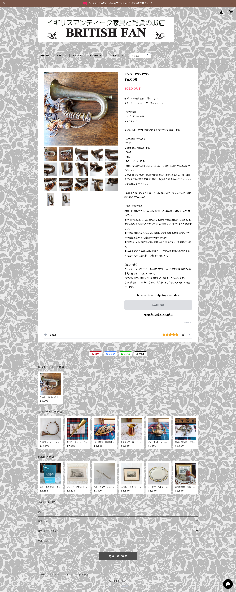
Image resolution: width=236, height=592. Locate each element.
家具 (40, 511)
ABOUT (61, 55)
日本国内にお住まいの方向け (158, 314)
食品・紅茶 (43, 540)
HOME (45, 55)
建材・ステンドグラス (48, 531)
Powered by (114, 586)
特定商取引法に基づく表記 (76, 574)
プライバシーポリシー (49, 574)
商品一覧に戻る (118, 556)
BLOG (77, 55)
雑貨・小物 (43, 521)
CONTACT (117, 55)
